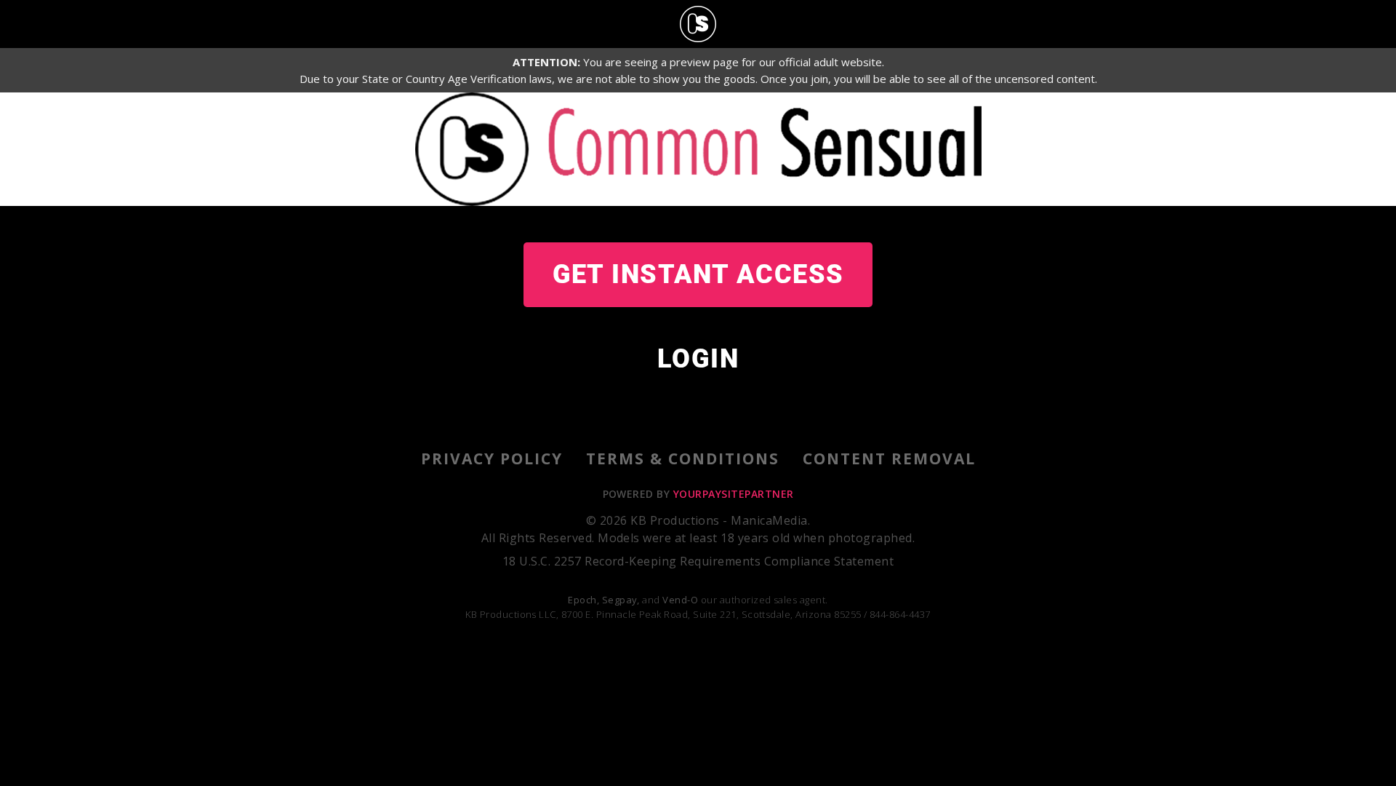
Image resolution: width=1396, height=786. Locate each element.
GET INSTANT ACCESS (698, 274)
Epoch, (583, 599)
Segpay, (621, 599)
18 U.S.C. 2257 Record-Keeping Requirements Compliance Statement (698, 561)
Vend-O (680, 599)
